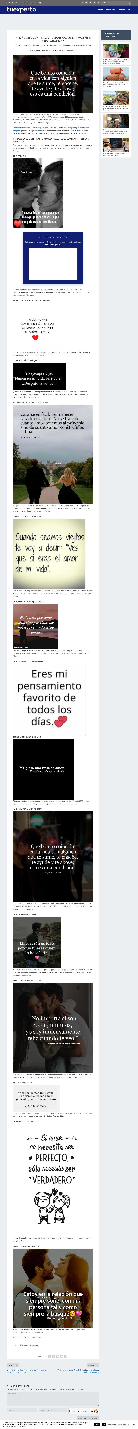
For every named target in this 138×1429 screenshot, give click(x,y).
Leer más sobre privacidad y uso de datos (121, 1425)
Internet (70, 51)
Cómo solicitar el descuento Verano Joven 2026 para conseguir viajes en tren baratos (115, 108)
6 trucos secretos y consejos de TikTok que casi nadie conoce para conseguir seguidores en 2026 (115, 131)
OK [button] (104, 1424)
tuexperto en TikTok (35, 3)
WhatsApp (34, 1345)
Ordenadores (111, 10)
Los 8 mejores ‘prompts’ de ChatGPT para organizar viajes (115, 154)
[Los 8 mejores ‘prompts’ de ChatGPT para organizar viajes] (116, 145)
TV (129, 10)
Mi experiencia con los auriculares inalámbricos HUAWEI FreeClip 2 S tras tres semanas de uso (115, 61)
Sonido (122, 10)
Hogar (100, 10)
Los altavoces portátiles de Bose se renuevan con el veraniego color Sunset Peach (115, 84)
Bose (23, 3)
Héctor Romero (45, 51)
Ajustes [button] (97, 1424)
